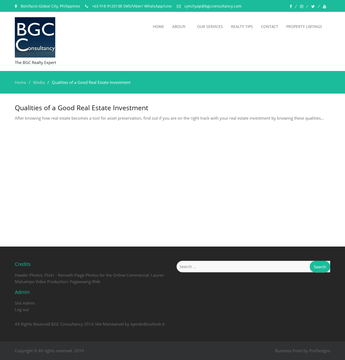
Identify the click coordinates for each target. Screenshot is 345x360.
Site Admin (25, 303)
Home (158, 26)
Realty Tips (242, 26)
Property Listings (304, 26)
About (178, 26)
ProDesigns (319, 350)
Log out (22, 309)
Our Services (210, 26)
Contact (269, 26)
